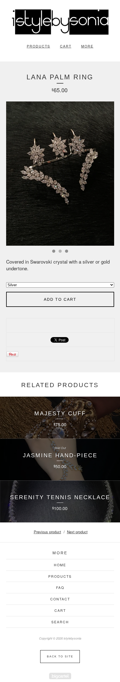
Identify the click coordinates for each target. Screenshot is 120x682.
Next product (77, 531)
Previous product (47, 531)
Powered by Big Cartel (60, 676)
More (87, 46)
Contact (60, 598)
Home (60, 564)
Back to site (60, 656)
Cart (65, 46)
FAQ (60, 587)
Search (60, 621)
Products (38, 46)
